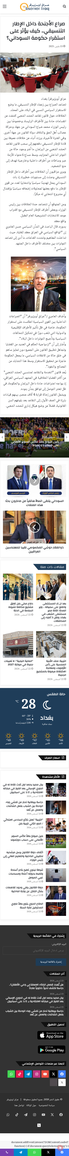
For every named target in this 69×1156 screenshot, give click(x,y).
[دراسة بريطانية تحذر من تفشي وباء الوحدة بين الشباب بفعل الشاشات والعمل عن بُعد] (56, 807)
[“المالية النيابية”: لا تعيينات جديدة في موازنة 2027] (18, 644)
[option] (34, 437)
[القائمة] (4, 8)
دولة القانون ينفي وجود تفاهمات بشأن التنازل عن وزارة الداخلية (24, 889)
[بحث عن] (64, 8)
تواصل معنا (19, 1105)
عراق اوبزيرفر (13, 1100)
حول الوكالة (31, 1105)
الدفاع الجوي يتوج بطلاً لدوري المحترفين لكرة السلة (27, 905)
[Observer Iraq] (34, 7)
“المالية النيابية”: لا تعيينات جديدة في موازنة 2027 (18, 663)
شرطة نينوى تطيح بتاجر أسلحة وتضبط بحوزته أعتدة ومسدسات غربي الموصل (26, 874)
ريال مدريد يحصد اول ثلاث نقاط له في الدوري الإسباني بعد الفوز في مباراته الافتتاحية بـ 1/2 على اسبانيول (23, 788)
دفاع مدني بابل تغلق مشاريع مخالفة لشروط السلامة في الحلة (20, 607)
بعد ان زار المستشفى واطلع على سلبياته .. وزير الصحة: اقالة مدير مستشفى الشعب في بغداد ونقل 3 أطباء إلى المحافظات (52, 612)
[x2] (62, 1082)
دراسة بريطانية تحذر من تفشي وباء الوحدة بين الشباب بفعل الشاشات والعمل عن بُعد (24, 806)
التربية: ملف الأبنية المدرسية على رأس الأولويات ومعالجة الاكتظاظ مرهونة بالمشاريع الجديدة (51, 668)
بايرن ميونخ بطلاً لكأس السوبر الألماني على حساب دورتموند (27, 838)
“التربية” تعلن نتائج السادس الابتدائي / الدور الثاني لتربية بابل (23, 821)
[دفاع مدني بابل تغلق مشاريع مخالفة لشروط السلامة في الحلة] (18, 587)
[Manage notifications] (60, 1148)
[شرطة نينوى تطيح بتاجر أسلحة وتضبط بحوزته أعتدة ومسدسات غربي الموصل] (56, 875)
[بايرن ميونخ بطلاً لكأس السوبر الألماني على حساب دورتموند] (56, 841)
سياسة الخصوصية (47, 1105)
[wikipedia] (53, 1082)
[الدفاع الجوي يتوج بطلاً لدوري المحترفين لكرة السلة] (56, 909)
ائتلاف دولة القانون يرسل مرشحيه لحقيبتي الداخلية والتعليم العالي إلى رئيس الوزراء (35, 443)
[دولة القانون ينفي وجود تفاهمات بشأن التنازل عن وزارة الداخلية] (56, 893)
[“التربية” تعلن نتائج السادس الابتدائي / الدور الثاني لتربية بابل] (56, 825)
